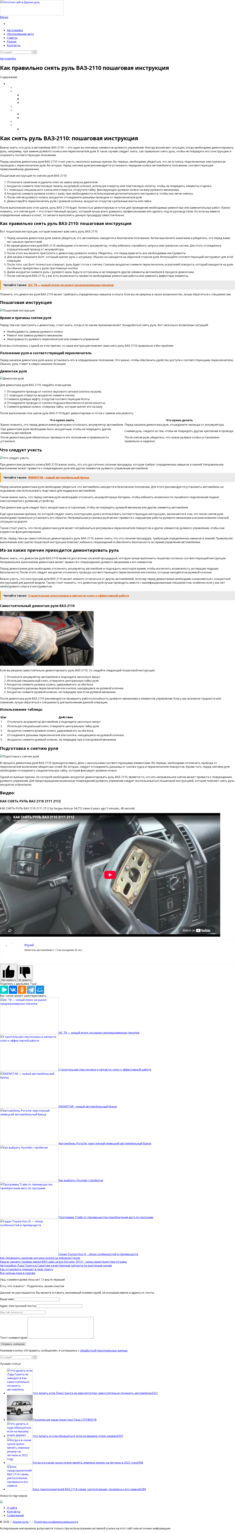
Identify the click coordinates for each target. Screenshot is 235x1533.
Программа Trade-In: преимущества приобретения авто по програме (105, 1217)
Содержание (15, 1515)
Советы (12, 38)
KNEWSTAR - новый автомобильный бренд (87, 1106)
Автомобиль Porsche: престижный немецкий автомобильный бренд (104, 1143)
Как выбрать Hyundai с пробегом (80, 1180)
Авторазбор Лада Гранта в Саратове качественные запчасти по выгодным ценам (56, 1265)
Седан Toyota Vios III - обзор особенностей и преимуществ (98, 1254)
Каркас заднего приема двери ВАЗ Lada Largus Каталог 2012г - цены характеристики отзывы (63, 1262)
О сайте (12, 1508)
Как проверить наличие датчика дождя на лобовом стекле (40, 1258)
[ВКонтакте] (13, 990)
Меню (4, 17)
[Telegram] (31, 990)
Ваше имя (6, 1299)
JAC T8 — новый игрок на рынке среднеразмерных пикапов (99, 1033)
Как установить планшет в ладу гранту (26, 1269)
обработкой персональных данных (103, 1350)
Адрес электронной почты (18, 1306)
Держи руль (20, 1522)
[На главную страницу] (117, 7)
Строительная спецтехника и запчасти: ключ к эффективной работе (104, 1069)
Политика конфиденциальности (56, 1522)
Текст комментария (13, 1337)
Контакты (13, 45)
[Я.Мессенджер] (4, 990)
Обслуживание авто (20, 34)
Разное (12, 41)
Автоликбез (15, 30)
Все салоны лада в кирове (17, 1273)
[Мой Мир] (40, 990)
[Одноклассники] (22, 990)
